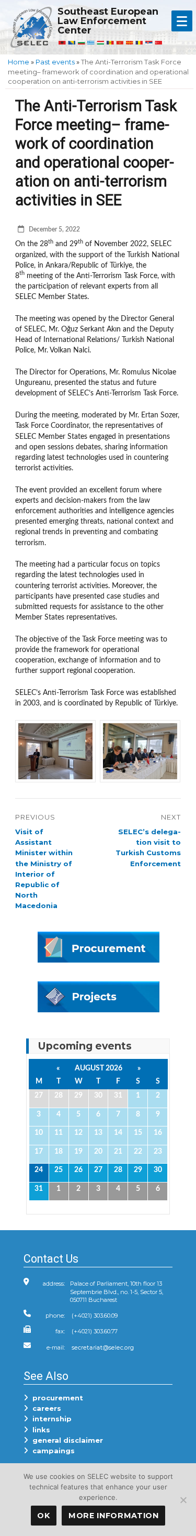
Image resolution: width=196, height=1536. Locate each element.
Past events (55, 62)
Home (18, 62)
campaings (51, 1450)
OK (43, 1515)
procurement (55, 1398)
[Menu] (181, 20)
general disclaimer (65, 1440)
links (39, 1430)
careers (44, 1408)
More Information (113, 1515)
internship (50, 1419)
